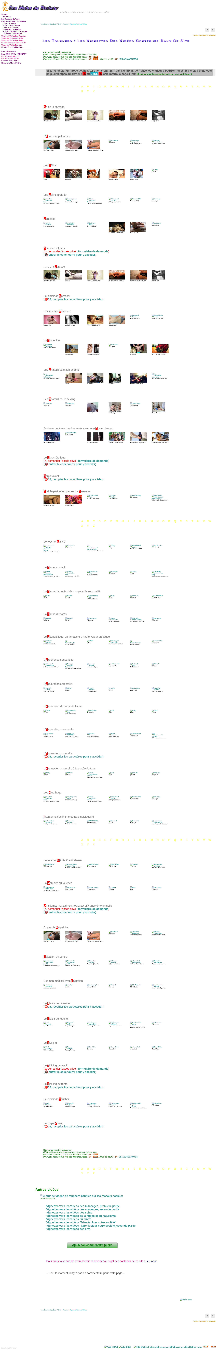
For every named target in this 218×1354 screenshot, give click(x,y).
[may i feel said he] (157, 689)
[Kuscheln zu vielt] (52, 503)
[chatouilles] (95, 382)
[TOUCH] (112, 887)
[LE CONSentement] (52, 440)
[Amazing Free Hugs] (71, 200)
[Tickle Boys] (115, 411)
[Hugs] (52, 178)
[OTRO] (90, 641)
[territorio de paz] (72, 323)
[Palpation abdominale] (157, 962)
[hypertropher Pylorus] (157, 986)
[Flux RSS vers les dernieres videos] (213, 1347)
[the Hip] (68, 985)
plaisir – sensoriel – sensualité (15, 32)
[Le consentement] (98, 440)
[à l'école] (155, 664)
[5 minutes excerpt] (71, 822)
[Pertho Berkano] (92, 689)
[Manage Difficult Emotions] (71, 667)
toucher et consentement (12, 34)
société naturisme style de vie (13, 43)
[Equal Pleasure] (49, 1024)
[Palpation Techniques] (73, 148)
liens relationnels (8, 52)
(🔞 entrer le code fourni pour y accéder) (70, 254)
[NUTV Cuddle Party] (92, 497)
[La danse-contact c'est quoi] (157, 574)
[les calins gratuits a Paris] (49, 202)
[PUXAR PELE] (157, 595)
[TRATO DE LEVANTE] (95, 323)
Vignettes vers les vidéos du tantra (68, 1219)
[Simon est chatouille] (49, 346)
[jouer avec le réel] (71, 712)
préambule (7, 17)
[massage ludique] (92, 665)
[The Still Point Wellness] (117, 440)
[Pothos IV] (134, 821)
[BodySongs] (158, 119)
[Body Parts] (135, 688)
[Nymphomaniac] (117, 178)
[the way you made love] (114, 642)
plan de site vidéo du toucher (13, 21)
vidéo (59, 24)
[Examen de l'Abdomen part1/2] (49, 964)
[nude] (111, 710)
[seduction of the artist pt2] (138, 119)
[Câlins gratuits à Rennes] (92, 202)
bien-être (53, 24)
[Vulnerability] (157, 641)
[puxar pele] (156, 618)
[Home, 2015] (70, 887)
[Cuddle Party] (135, 495)
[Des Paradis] (157, 546)
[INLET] (112, 595)
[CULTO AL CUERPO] (71, 735)
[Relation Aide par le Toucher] (136, 1026)
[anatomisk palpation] (49, 986)
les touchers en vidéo (10, 19)
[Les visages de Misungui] (157, 822)
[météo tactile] (114, 664)
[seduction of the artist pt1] (117, 119)
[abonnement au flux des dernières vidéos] (93, 57)
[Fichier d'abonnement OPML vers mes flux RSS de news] (168, 1347)
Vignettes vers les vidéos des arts (68, 1228)
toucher (65, 24)
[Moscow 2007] (135, 199)
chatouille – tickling (11, 28)
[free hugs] (156, 199)
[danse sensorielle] (114, 620)
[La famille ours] (136, 665)
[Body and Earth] (92, 224)
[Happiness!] (92, 618)
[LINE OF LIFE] (138, 231)
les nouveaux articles (10, 56)
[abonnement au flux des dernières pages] (93, 59)
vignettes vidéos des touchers (13, 36)
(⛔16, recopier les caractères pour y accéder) (73, 299)
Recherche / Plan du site (11, 63)
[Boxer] (155, 169)
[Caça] (111, 772)
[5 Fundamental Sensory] (157, 736)
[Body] (133, 710)
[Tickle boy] (69, 403)
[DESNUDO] (113, 571)
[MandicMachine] (136, 643)
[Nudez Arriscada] (114, 735)
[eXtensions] (156, 1023)
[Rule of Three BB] (92, 597)
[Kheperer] (156, 772)
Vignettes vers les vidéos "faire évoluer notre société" (81, 1222)
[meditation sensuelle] (71, 224)
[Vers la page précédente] (207, 32)
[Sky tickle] (91, 1047)
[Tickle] (73, 382)
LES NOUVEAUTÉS (128, 59)
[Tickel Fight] (157, 1047)
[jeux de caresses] (49, 224)
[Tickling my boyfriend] (160, 353)
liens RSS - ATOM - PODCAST (13, 54)
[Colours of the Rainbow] (49, 665)
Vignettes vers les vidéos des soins (69, 1212)
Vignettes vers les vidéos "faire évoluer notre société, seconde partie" (91, 1225)
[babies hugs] (136, 178)
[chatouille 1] (113, 1047)
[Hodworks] (69, 546)
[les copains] (113, 344)
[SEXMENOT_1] (92, 821)
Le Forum (151, 1261)
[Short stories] (70, 432)
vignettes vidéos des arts (11, 45)
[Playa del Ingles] (71, 1024)
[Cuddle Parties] (114, 497)
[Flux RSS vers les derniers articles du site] (205, 1347)
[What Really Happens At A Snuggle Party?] (157, 498)
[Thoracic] (112, 985)
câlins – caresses (9, 24)
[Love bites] (156, 887)
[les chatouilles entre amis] (157, 377)
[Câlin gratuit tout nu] (114, 200)
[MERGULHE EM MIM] (95, 119)
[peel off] (133, 772)
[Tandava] (134, 864)
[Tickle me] (48, 403)
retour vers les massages (12, 47)
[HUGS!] (93, 178)
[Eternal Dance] (92, 864)
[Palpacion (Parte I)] (92, 962)
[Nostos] (73, 119)
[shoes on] (134, 595)
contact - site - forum (10, 61)
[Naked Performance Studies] (92, 775)
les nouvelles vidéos (10, 58)
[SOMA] (47, 595)
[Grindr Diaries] (92, 887)
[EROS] (112, 688)
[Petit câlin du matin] (157, 317)
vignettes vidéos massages (12, 38)
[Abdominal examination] (136, 962)
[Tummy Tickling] (71, 1048)
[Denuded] (113, 821)
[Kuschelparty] (73, 503)
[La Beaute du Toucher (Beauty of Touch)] (49, 550)
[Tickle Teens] (158, 411)
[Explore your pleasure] (114, 1024)
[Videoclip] (73, 178)
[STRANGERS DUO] (136, 547)
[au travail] (92, 411)
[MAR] (132, 887)
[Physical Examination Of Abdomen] (93, 148)
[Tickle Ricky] (135, 403)
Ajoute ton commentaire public (92, 1245)
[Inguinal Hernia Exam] (157, 142)
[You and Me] (52, 323)
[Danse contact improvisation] (49, 574)
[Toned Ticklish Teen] (93, 353)
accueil (4, 14)
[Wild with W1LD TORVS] (136, 620)
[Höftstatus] (113, 140)
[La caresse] (156, 223)
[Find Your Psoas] (52, 148)
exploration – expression (12, 30)
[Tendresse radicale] (49, 642)
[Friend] (155, 710)
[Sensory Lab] (135, 733)
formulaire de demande (93, 251)
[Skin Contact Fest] (92, 573)
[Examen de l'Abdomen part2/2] (71, 964)
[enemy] (47, 772)
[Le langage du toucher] (92, 1024)
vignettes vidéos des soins (12, 40)
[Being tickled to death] (138, 382)
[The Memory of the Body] (49, 888)
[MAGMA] (47, 618)
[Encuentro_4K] (71, 643)
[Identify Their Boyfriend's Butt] (138, 440)
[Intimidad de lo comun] (49, 822)
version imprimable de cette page (204, 35)
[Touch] (133, 571)
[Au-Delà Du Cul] (49, 735)
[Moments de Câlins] (52, 119)
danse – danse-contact (11, 26)
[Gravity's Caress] (49, 689)
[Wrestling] (115, 382)
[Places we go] (49, 864)
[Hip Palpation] (135, 985)
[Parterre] (68, 772)
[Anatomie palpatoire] (136, 142)
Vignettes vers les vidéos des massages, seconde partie (82, 1209)
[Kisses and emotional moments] (117, 231)
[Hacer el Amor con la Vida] (71, 866)
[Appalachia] (91, 710)
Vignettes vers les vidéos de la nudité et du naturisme (81, 1215)
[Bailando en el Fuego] (157, 866)
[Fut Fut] (68, 595)
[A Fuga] (112, 546)
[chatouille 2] (135, 1047)
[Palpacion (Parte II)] (114, 962)
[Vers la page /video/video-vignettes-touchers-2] (212, 32)
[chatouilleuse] (71, 353)
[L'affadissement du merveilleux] (92, 549)
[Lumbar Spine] (92, 985)
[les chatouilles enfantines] (49, 377)
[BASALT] (69, 618)
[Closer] (68, 688)
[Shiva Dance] (114, 864)
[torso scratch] (117, 323)
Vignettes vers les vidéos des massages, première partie (83, 1206)
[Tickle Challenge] (49, 1048)
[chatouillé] (138, 353)
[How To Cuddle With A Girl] (160, 440)
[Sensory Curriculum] (92, 735)
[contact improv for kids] (71, 574)
